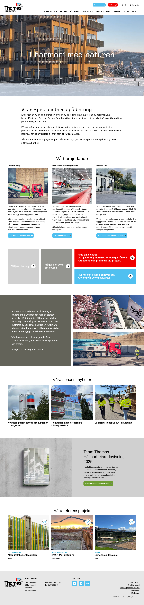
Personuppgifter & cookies (130, 588)
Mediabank (135, 593)
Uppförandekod (134, 585)
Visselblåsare (135, 582)
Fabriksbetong (14, 166)
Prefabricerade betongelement (65, 166)
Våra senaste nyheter (72, 379)
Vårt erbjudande (49, 12)
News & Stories (103, 12)
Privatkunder (101, 166)
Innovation (88, 12)
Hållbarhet (75, 12)
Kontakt (136, 12)
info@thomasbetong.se (53, 582)
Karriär (116, 12)
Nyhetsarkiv (135, 590)
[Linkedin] (74, 583)
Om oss (126, 12)
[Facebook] (81, 583)
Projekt (63, 12)
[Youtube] (87, 583)
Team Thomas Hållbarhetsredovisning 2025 (104, 457)
